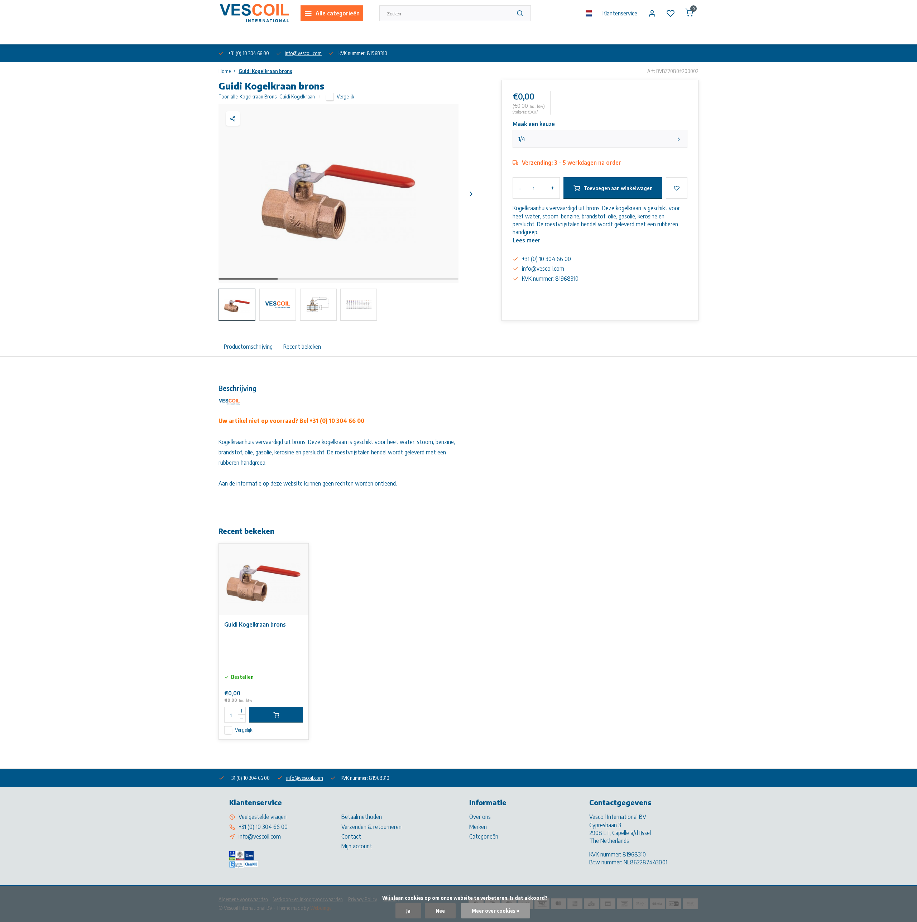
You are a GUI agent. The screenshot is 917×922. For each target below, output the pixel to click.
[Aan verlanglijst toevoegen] (298, 554)
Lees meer (527, 240)
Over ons (227, 35)
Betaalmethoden (361, 816)
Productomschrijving (248, 346)
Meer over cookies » (495, 911)
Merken (478, 826)
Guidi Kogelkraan (297, 96)
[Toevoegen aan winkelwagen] (276, 715)
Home (225, 71)
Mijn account (356, 846)
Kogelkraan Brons (259, 96)
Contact (351, 836)
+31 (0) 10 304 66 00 (263, 826)
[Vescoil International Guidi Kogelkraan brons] (263, 579)
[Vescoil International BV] (254, 13)
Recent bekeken (302, 346)
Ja (408, 911)
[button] (471, 194)
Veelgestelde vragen (263, 816)
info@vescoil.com (303, 53)
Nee (440, 911)
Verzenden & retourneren (371, 826)
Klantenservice (619, 13)
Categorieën (483, 836)
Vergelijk (345, 96)
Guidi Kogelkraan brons (265, 71)
